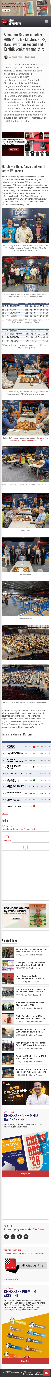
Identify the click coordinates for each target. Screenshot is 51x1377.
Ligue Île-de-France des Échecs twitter (19, 829)
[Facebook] (19, 1236)
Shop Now (25, 1173)
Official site (7, 826)
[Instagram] (26, 1236)
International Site (11, 1279)
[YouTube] (13, 1236)
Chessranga (28, 1374)
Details (5, 813)
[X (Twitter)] (6, 1236)
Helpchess (38, 1374)
